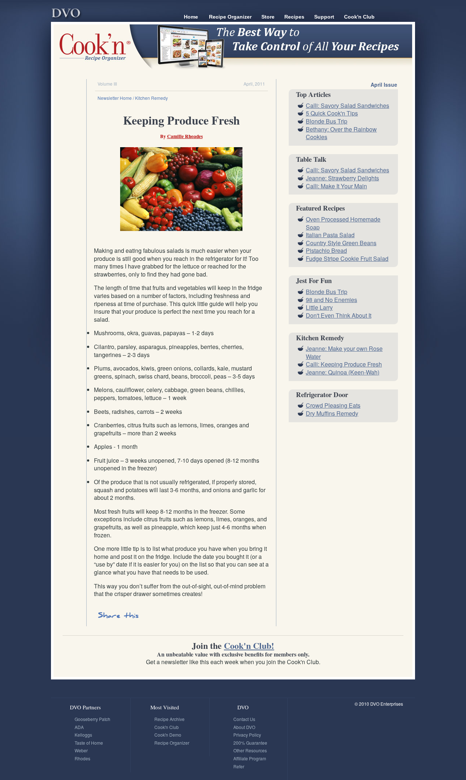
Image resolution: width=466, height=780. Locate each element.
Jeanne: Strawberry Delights (342, 178)
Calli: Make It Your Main (336, 186)
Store (268, 17)
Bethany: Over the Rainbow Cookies (341, 133)
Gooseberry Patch (92, 719)
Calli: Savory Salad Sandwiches (347, 105)
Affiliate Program (249, 758)
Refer (238, 766)
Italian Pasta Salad (330, 235)
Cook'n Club (359, 17)
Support (324, 17)
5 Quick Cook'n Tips (332, 113)
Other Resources (250, 750)
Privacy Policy (247, 735)
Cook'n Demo (167, 735)
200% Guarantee (250, 743)
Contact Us (244, 719)
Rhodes (82, 758)
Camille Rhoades (185, 136)
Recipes (294, 17)
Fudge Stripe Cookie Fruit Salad (347, 258)
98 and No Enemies (331, 299)
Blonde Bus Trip (326, 121)
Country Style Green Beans (341, 243)
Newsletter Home (115, 98)
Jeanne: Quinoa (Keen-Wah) (342, 372)
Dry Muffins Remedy (332, 413)
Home (191, 17)
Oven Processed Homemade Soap (343, 223)
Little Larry (319, 307)
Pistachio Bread (326, 250)
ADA (79, 727)
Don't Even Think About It (338, 315)
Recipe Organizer (230, 17)
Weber (81, 750)
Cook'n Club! (249, 645)
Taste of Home (89, 743)
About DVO (244, 727)
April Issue (384, 84)
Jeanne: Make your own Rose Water (344, 352)
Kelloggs (83, 735)
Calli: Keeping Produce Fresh (344, 364)
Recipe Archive (169, 719)
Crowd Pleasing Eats (333, 405)
